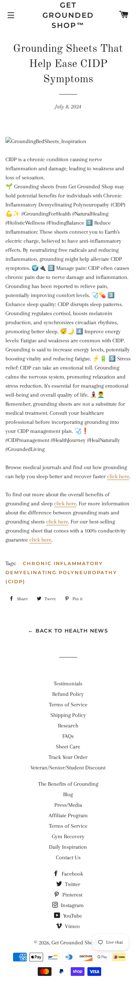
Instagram (71, 905)
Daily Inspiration (68, 847)
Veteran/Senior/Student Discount (68, 767)
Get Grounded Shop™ (68, 15)
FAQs (68, 736)
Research (68, 725)
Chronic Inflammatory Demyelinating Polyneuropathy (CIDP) (61, 572)
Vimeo (71, 926)
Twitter (71, 884)
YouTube (72, 915)
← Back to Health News (68, 630)
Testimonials (68, 683)
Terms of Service (68, 704)
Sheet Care (68, 746)
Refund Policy (68, 694)
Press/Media (68, 805)
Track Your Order (68, 757)
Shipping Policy (68, 715)
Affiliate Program (68, 815)
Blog (68, 794)
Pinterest (71, 894)
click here (118, 476)
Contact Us (68, 857)
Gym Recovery (68, 836)
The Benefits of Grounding (68, 784)
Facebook (71, 873)
